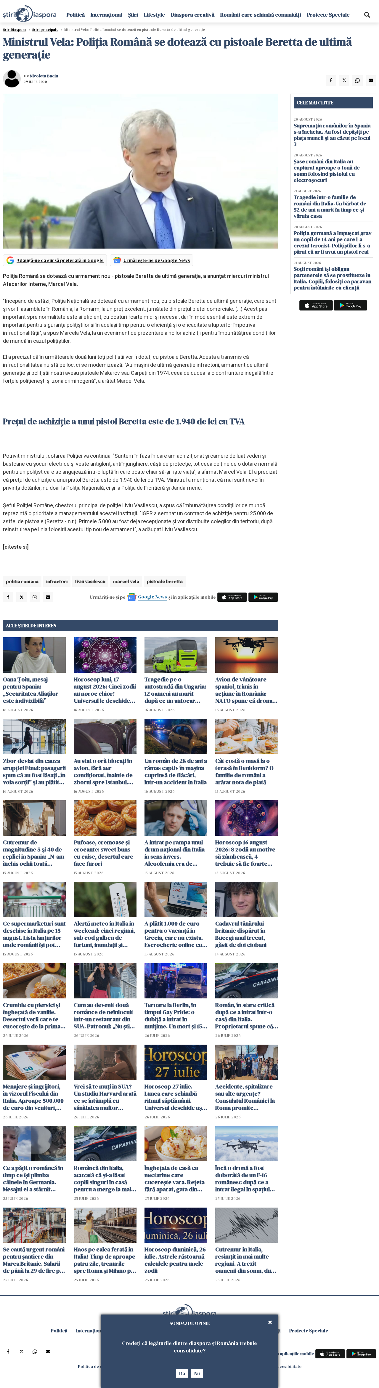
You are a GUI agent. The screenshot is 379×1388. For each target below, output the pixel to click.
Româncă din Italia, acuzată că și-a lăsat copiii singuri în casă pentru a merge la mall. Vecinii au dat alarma (104, 1178)
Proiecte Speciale (328, 14)
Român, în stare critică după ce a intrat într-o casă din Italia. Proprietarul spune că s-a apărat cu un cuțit (244, 1015)
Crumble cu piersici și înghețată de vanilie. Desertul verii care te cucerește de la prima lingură (31, 1015)
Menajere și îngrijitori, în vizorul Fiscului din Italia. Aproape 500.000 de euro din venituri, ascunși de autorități (33, 1097)
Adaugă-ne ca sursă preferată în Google (60, 260)
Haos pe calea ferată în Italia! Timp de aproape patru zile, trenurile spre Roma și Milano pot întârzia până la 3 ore (105, 1260)
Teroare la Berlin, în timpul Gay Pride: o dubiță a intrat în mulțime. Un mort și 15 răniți (173, 1015)
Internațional (106, 14)
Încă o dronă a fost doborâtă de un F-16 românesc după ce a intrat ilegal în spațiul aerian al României (242, 1178)
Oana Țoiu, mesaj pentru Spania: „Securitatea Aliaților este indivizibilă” (30, 690)
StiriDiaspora (14, 29)
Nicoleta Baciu (44, 76)
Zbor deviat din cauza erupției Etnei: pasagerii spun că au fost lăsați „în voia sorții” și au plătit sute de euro (34, 771)
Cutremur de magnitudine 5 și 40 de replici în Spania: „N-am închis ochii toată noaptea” (33, 853)
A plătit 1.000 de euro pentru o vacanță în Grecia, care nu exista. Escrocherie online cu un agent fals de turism (174, 934)
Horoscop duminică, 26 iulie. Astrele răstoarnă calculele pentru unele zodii (175, 1260)
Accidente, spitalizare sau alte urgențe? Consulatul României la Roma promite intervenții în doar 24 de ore (245, 1097)
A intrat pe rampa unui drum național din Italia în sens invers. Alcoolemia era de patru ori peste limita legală (174, 853)
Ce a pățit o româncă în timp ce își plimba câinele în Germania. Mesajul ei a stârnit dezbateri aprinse (33, 1178)
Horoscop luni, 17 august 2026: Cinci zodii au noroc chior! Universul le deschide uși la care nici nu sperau (105, 690)
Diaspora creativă (192, 14)
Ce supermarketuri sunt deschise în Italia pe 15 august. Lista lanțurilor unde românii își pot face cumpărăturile (34, 934)
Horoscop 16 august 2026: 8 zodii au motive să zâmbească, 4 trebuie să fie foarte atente (245, 853)
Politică (76, 14)
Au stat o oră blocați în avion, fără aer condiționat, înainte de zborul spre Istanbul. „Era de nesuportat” (103, 771)
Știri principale (45, 29)
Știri (133, 14)
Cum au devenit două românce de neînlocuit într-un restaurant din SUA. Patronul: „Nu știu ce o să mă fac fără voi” (104, 1015)
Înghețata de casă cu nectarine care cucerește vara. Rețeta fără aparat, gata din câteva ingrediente (174, 1178)
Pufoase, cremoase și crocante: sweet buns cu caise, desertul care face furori (103, 853)
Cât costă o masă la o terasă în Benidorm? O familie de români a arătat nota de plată (244, 771)
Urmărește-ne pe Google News (156, 260)
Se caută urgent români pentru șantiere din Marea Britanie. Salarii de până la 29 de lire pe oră (34, 1260)
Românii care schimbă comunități (260, 14)
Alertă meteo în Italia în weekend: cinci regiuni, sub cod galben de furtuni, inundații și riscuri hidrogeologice (104, 934)
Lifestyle (154, 14)
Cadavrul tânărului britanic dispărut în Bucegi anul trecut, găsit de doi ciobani (240, 934)
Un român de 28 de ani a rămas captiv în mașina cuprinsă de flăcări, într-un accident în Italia (175, 771)
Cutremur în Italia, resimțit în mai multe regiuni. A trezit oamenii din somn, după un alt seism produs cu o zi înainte (246, 1260)
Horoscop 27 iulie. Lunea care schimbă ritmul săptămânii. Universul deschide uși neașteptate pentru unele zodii (173, 1097)
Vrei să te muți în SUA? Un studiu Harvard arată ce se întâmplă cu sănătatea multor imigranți (105, 1097)
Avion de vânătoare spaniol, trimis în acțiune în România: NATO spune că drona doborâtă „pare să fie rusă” (243, 690)
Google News (152, 596)
